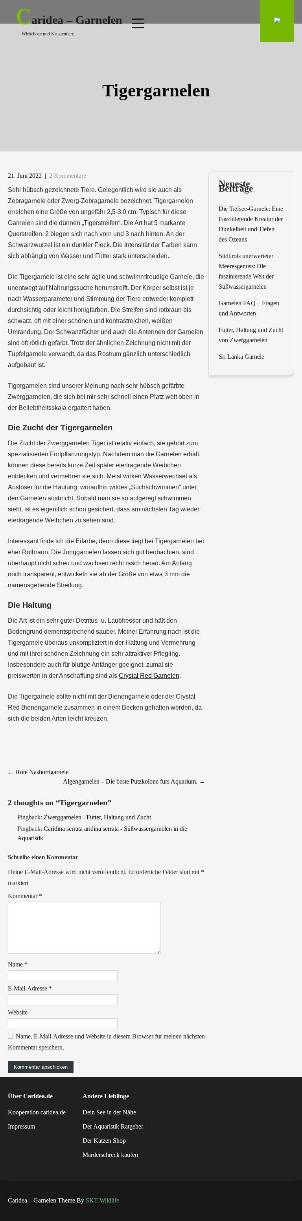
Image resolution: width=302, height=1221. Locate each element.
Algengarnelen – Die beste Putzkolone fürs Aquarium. (134, 781)
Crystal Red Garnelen (149, 675)
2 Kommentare (67, 175)
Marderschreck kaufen (110, 1154)
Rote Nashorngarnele (38, 772)
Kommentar (25, 896)
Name (18, 964)
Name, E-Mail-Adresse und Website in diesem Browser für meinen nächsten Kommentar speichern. (106, 1042)
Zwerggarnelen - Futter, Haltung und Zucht (97, 817)
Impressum (21, 1126)
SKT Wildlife (102, 1200)
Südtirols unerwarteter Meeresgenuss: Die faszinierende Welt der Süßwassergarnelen (246, 271)
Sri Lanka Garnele (241, 356)
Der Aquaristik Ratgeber (113, 1126)
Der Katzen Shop (104, 1140)
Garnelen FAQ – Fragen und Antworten (249, 308)
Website (18, 1012)
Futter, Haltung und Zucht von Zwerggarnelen (251, 334)
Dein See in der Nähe (109, 1112)
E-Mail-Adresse (30, 988)
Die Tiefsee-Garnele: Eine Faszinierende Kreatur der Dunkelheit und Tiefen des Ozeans (251, 224)
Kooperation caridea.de (37, 1112)
